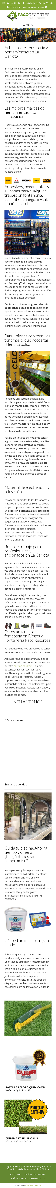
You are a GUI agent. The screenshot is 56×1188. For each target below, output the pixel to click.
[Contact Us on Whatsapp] (12, 3)
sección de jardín (23, 666)
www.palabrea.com (33, 1185)
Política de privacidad (35, 1174)
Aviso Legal (15, 1174)
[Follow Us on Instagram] (19, 3)
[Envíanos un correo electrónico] (4, 3)
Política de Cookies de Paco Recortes (27, 1178)
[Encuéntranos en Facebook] (15, 3)
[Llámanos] (8, 3)
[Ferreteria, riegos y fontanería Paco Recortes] (28, 16)
